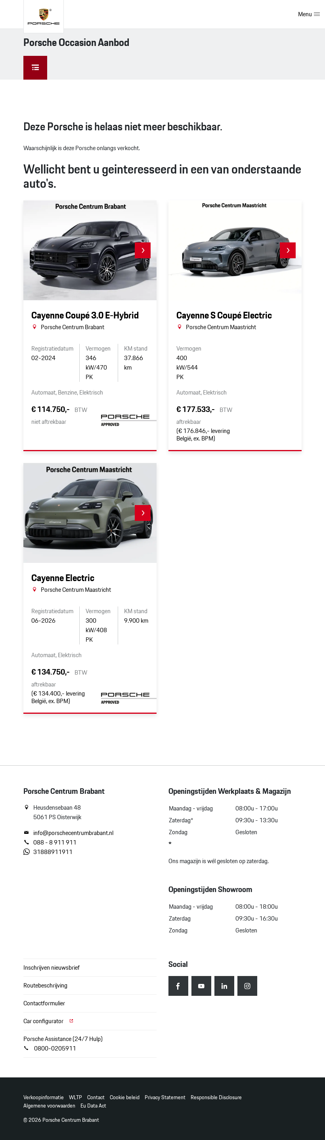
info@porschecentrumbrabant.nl (73, 833)
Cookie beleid (125, 1097)
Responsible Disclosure (216, 1097)
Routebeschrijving (45, 985)
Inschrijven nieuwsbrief (51, 967)
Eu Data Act (93, 1106)
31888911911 (53, 852)
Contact (96, 1097)
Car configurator (44, 1021)
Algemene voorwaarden (49, 1106)
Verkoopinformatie (43, 1097)
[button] (143, 250)
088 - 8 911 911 (54, 842)
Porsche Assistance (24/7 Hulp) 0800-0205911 (63, 1043)
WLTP (75, 1097)
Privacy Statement (165, 1097)
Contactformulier (44, 1003)
